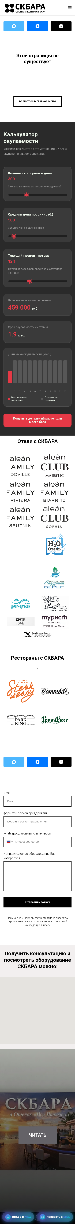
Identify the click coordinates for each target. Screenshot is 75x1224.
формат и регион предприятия (25, 813)
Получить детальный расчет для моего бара (37, 420)
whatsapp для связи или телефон (27, 833)
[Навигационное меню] (70, 7)
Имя (6, 793)
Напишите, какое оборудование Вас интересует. (29, 856)
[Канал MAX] (13, 26)
